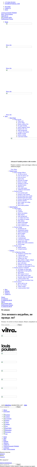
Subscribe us (4, 16)
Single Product (13, 207)
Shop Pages (12, 118)
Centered (20, 211)
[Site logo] (9, 19)
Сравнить (6, 447)
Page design (17, 208)
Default (20, 210)
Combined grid (22, 238)
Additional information (24, 189)
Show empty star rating (24, 202)
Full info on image (23, 180)
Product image (18, 227)
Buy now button (22, 285)
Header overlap (22, 133)
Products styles (18, 191)
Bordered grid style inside (25, 197)
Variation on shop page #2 (26, 266)
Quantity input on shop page (25, 277)
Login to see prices (23, 256)
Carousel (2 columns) (23, 239)
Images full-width (22, 241)
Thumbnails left (22, 228)
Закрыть (2, 454)
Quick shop (21, 179)
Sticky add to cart (22, 283)
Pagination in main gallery (25, 271)
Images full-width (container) (25, 242)
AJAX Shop (21, 122)
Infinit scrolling (22, 135)
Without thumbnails (23, 232)
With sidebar (21, 221)
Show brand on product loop (25, 280)
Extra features (18, 281)
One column (21, 235)
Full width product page (24, 275)
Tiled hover (21, 186)
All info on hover (22, 174)
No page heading (22, 125)
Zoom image (21, 244)
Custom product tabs (23, 278)
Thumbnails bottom (23, 230)
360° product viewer (23, 274)
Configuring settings (19, 252)
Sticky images (21, 233)
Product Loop (13, 171)
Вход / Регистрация (9, 449)
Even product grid (22, 193)
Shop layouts (17, 119)
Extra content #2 (23, 225)
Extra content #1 (22, 224)
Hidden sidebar (23, 124)
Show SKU (21, 203)
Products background (25, 199)
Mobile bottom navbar (24, 261)
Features (11, 250)
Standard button (22, 185)
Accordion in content (23, 219)
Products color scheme (24, 194)
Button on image (22, 182)
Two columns (21, 236)
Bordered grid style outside (25, 196)
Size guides (21, 272)
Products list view (22, 129)
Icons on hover (22, 177)
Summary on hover (23, 183)
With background (22, 130)
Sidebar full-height (23, 222)
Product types (18, 246)
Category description (23, 132)
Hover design (20, 172)
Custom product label (23, 288)
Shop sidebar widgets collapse (26, 260)
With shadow (21, 214)
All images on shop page (24, 269)
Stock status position (23, 205)
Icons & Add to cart (23, 175)
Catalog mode (21, 255)
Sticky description (22, 213)
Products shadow (22, 200)
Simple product (22, 247)
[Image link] (19, 24)
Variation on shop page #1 (25, 264)
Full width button (22, 188)
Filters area (21, 121)
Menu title (9, 45)
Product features (21, 267)
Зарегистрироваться (6, 463)
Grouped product (22, 249)
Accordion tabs (23, 218)
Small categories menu (24, 127)
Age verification (22, 263)
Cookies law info (22, 258)
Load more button (22, 136)
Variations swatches (24, 253)
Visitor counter (22, 286)
